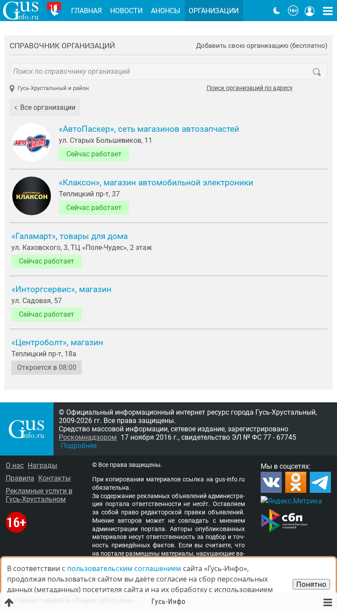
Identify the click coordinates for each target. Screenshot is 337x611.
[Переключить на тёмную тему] (277, 10)
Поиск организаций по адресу (250, 88)
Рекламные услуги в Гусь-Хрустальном (39, 495)
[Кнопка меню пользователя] (310, 10)
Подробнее (79, 445)
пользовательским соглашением (124, 568)
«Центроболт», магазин (57, 342)
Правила (20, 478)
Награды (42, 465)
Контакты (54, 478)
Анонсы (165, 11)
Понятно (311, 584)
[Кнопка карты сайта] (328, 10)
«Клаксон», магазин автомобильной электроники (156, 183)
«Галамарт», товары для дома (69, 236)
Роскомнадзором (88, 437)
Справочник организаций (62, 45)
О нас (15, 465)
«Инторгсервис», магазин (61, 289)
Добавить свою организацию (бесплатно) (261, 46)
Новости (126, 11)
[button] (45, 107)
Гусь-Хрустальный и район (53, 88)
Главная (86, 11)
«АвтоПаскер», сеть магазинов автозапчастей (149, 129)
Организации (214, 11)
